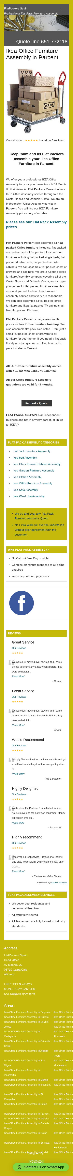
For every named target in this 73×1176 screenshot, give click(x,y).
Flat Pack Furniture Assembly (31, 451)
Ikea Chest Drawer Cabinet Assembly (36, 464)
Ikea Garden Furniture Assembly (33, 470)
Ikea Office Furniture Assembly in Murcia (26, 1080)
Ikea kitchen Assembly (27, 477)
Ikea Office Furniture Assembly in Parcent (26, 1113)
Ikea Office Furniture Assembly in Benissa (26, 1142)
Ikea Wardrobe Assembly (29, 496)
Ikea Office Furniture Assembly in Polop (25, 1104)
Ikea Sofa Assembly (25, 489)
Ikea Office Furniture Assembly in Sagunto (27, 1012)
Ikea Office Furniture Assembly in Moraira (26, 1118)
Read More (18, 676)
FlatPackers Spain (15, 8)
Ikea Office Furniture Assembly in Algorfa (26, 1051)
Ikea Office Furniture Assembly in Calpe (25, 1133)
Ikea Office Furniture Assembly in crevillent (27, 1084)
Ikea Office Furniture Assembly (32, 483)
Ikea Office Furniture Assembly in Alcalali (26, 1152)
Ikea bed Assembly (25, 457)
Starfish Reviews (59, 883)
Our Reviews (19, 648)
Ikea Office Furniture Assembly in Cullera (26, 1017)
